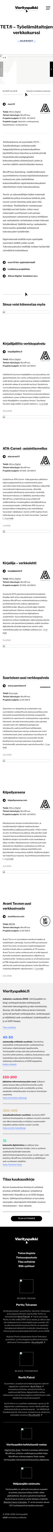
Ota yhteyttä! (37, 1342)
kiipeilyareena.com (17, 800)
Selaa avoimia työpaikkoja (14, 1128)
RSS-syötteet (26, 1266)
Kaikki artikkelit (10, 1064)
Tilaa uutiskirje (26, 1218)
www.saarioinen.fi (17, 685)
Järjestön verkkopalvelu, (28, 121)
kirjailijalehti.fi (15, 571)
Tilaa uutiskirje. (9, 1027)
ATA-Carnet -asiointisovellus (25, 448)
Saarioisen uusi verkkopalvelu (26, 678)
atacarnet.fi (14, 456)
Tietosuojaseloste (26, 1257)
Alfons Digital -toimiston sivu (23, 276)
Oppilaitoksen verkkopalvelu (15, 125)
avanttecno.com (16, 916)
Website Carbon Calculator (15, 1502)
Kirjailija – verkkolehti (19, 563)
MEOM (12, 924)
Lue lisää (44, 404)
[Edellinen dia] (1, 69)
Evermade (13, 693)
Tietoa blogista (26, 1253)
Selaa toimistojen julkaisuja (15, 1098)
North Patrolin (24, 1317)
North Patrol (35, 1386)
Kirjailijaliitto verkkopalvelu (24, 344)
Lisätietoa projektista (19, 269)
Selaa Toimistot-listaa (12, 1165)
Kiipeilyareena (14, 792)
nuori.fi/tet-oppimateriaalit (21, 262)
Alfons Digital (15, 112)
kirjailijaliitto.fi (15, 351)
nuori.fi (11, 104)
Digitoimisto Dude (13, 1450)
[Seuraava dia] (51, 69)
